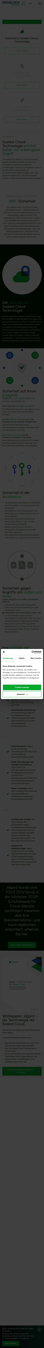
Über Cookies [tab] (35, 658)
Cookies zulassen (22, 687)
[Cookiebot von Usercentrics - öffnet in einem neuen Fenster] (31, 652)
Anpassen (21, 694)
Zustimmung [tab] (8, 658)
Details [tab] (22, 658)
